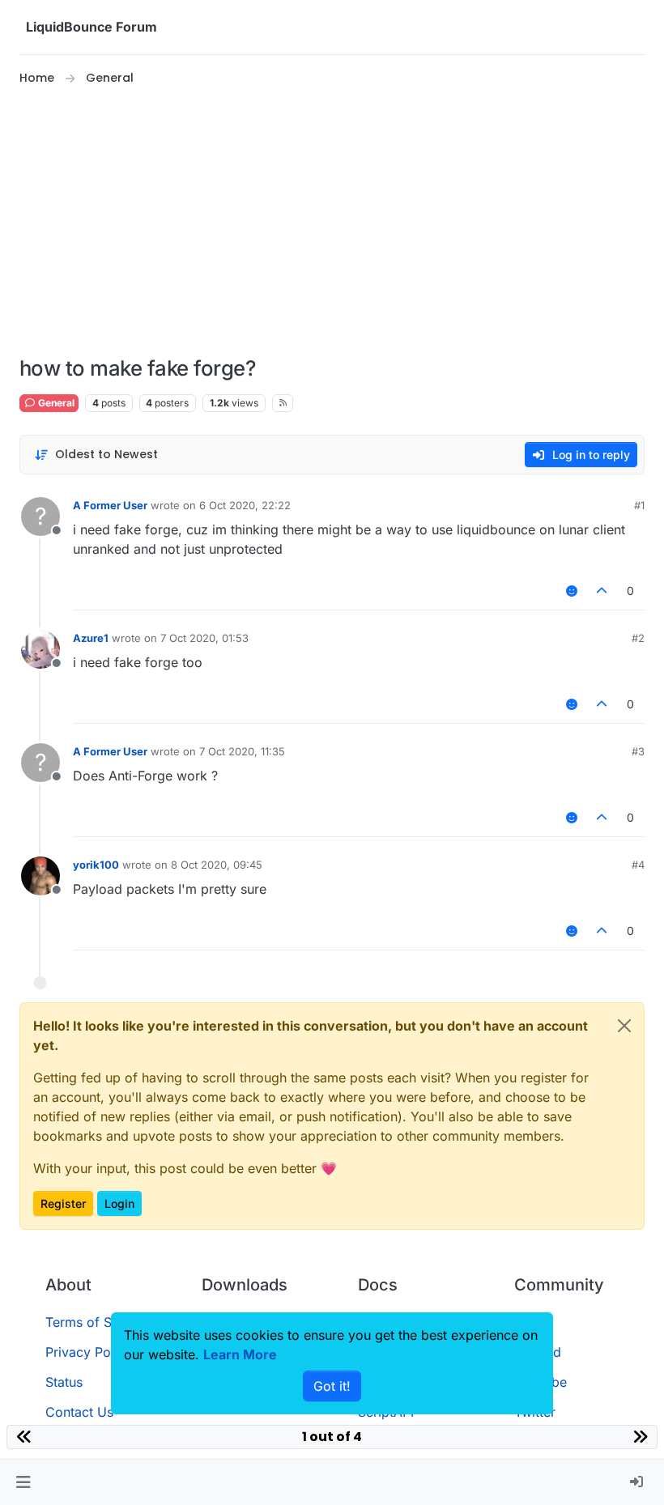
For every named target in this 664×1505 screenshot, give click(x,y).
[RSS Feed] (283, 403)
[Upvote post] (602, 590)
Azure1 (91, 637)
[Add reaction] (572, 590)
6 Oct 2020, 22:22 (245, 505)
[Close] (624, 1025)
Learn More (240, 1354)
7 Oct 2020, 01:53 (204, 637)
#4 (638, 864)
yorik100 (96, 864)
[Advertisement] (332, 221)
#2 (638, 637)
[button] (23, 1482)
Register (63, 1203)
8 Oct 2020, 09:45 (216, 864)
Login (119, 1203)
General (55, 403)
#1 (639, 505)
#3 (638, 751)
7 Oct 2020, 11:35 (242, 751)
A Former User (110, 505)
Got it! (332, 1386)
